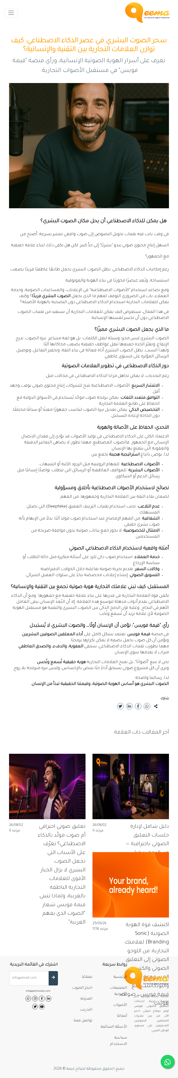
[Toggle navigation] (11, 12)
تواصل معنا (82, 1021)
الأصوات (120, 1005)
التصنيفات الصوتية (118, 991)
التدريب (86, 1010)
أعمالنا (122, 1016)
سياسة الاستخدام (118, 1041)
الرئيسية (120, 977)
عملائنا (87, 977)
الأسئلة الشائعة (114, 1027)
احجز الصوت (82, 988)
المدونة (86, 999)
